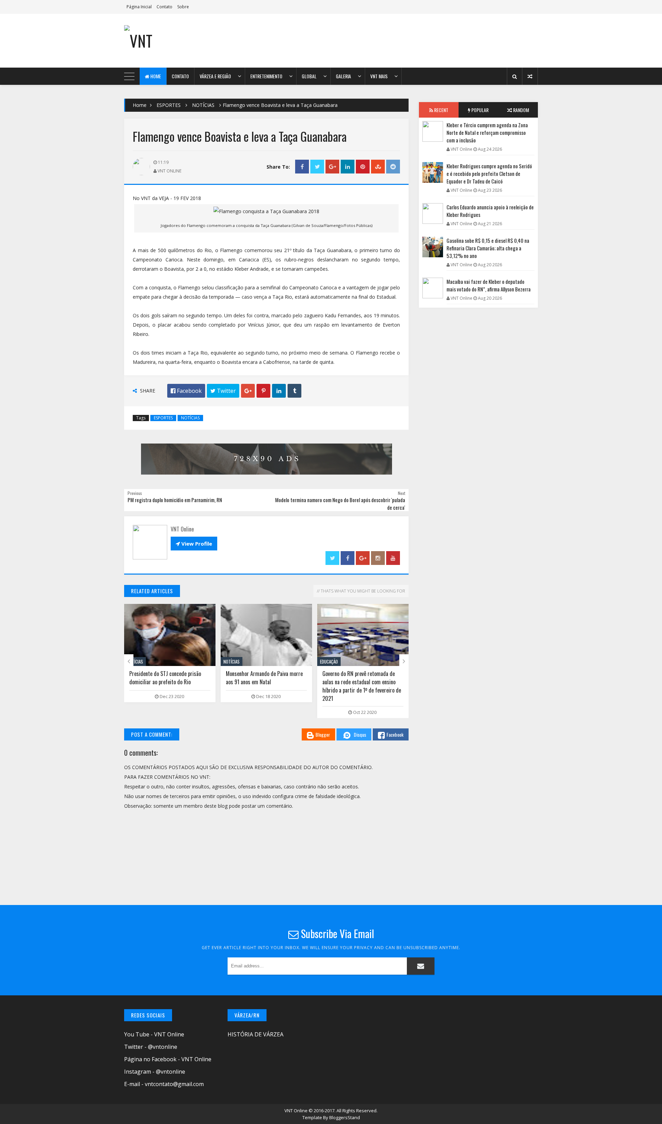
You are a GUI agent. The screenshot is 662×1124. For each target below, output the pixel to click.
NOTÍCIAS (203, 105)
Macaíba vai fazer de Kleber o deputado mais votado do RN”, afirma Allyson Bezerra (489, 285)
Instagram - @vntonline (154, 1071)
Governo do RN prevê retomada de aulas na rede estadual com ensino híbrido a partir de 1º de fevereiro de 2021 (306, 686)
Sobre (183, 7)
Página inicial (139, 7)
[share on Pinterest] (363, 166)
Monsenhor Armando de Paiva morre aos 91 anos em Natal (208, 677)
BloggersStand (344, 1117)
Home (155, 76)
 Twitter (223, 391)
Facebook (395, 734)
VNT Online (296, 1110)
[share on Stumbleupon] (378, 166)
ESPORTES (169, 105)
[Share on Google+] (332, 166)
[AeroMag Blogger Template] (184, 40)
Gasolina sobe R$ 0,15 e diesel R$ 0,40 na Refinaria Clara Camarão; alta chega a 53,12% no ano (488, 248)
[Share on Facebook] (302, 166)
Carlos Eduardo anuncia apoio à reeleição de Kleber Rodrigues (490, 210)
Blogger (322, 734)
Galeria (343, 76)
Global (309, 76)
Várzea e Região (215, 76)
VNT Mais (379, 76)
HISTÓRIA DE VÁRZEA (255, 1034)
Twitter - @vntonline (150, 1047)
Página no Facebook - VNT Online (167, 1059)
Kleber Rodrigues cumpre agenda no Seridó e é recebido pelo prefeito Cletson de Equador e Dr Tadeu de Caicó (489, 173)
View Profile (194, 543)
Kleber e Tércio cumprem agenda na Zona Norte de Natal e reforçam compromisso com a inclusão (487, 132)
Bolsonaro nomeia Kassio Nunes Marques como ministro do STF (396, 677)
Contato (164, 7)
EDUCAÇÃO (273, 661)
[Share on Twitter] (317, 166)
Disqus (360, 734)
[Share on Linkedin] (347, 166)
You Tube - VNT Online (154, 1034)
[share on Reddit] (393, 166)
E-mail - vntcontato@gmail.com (164, 1084)
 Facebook (186, 391)
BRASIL (367, 661)
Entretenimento (266, 76)
